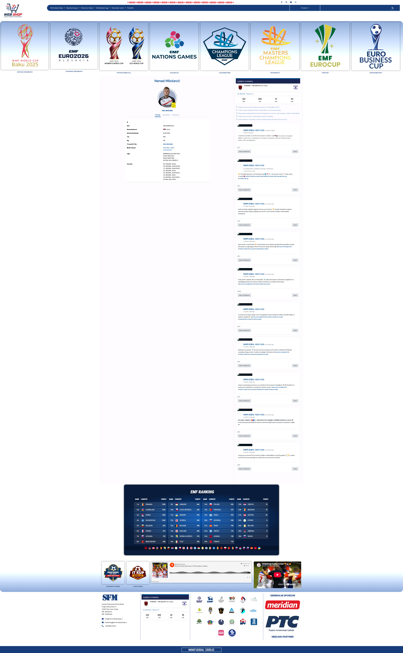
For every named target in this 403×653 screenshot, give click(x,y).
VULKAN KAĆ (167, 150)
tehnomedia (257, 319)
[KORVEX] (240, 87)
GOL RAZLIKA (167, 110)
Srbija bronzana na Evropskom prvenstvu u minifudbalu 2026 (258, 107)
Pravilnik (130, 8)
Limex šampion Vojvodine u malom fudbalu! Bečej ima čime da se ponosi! (262, 119)
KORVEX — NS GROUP (252, 85)
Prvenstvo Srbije (87, 8)
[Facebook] (281, 2)
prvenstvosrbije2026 (285, 247)
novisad (251, 249)
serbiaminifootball (262, 249)
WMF (248, 176)
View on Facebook (244, 151)
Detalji (157, 115)
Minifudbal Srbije (56, 8)
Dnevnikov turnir (118, 8)
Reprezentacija (71, 8)
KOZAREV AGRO (168, 148)
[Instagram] (286, 2)
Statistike (166, 115)
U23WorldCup (243, 178)
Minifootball (255, 176)
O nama (304, 8)
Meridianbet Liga (102, 8)
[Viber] (295, 2)
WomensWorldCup (281, 176)
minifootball (243, 249)
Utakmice (175, 115)
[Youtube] (290, 2)
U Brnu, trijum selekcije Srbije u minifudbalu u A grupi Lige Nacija (259, 110)
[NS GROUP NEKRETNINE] (296, 87)
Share (295, 151)
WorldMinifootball (267, 176)
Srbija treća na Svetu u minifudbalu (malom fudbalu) (255, 116)
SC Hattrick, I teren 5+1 (245, 94)
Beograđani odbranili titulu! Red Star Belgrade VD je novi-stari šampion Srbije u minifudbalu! (269, 113)
